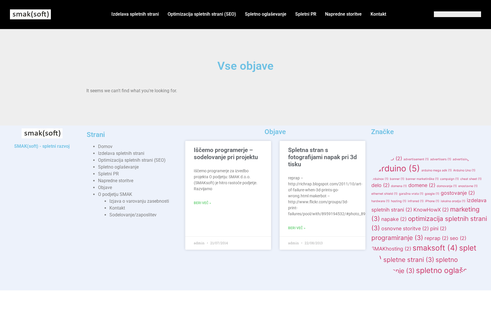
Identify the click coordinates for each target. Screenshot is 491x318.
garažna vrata (411, 194)
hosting (398, 201)
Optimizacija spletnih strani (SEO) (202, 14)
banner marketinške (422, 179)
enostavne (468, 186)
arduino (398, 168)
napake (394, 219)
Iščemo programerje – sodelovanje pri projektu (226, 154)
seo (458, 238)
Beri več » (202, 203)
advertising (463, 159)
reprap (436, 238)
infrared (416, 201)
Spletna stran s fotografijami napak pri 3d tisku (322, 157)
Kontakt (378, 14)
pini (438, 228)
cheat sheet (471, 179)
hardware (380, 201)
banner (397, 179)
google (432, 194)
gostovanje (458, 193)
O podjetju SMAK (115, 194)
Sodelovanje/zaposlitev (133, 215)
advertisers (440, 159)
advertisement (416, 159)
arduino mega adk (436, 170)
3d (378, 158)
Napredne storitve (343, 14)
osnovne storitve (405, 228)
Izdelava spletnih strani (135, 14)
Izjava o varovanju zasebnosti (139, 201)
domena (399, 186)
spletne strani (408, 259)
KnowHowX (431, 210)
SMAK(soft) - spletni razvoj (42, 146)
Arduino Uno (464, 170)
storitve (396, 282)
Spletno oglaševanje (265, 14)
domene (421, 185)
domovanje (447, 186)
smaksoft (435, 247)
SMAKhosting (391, 249)
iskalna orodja (453, 201)
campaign (449, 179)
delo (380, 185)
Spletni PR (305, 14)
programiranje (397, 237)
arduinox (379, 179)
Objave (105, 187)
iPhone (432, 201)
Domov (105, 146)
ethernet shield (384, 194)
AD (394, 158)
